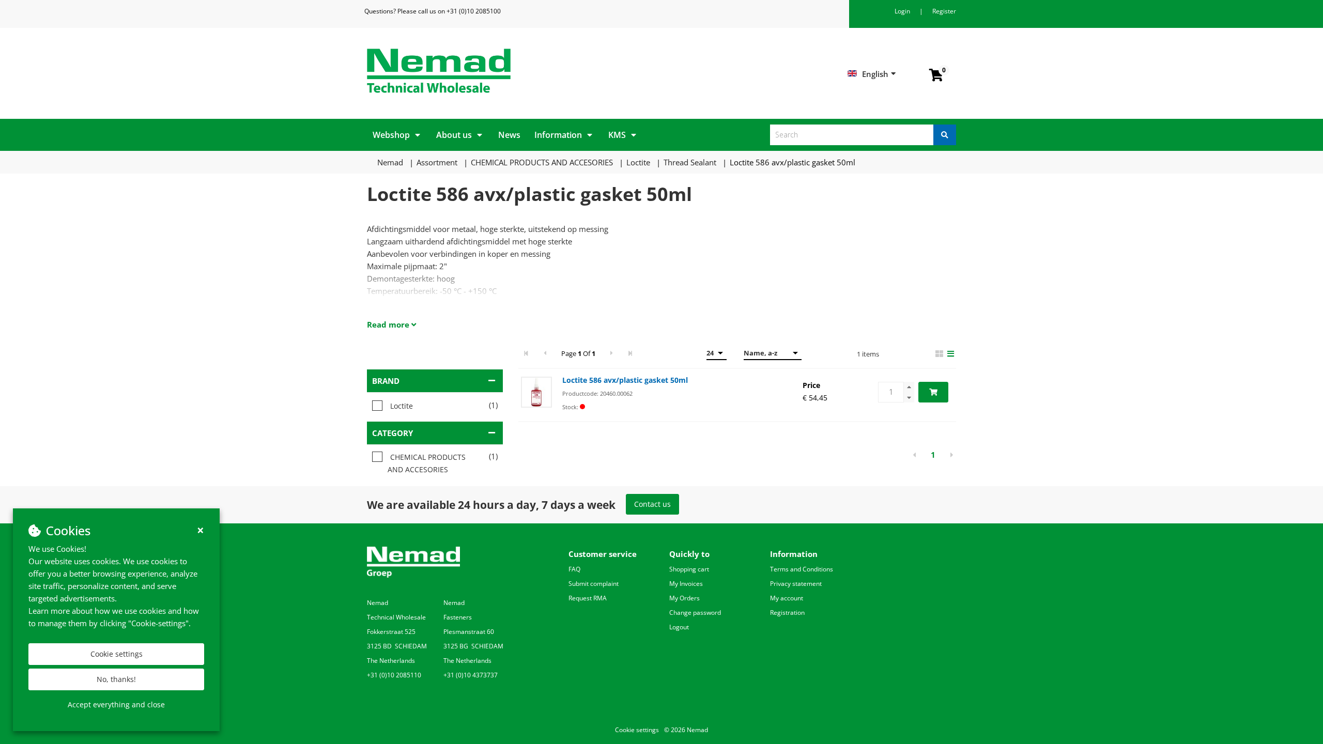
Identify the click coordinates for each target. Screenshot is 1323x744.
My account (786, 598)
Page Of (578, 353)
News (509, 135)
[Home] (510, 71)
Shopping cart (689, 569)
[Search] (944, 135)
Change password (695, 612)
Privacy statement (796, 583)
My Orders (684, 598)
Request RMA (587, 598)
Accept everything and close (116, 704)
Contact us (652, 504)
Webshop (391, 135)
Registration (787, 612)
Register (944, 11)
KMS (617, 135)
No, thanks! (116, 679)
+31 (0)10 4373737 (470, 675)
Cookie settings (116, 654)
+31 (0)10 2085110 (394, 675)
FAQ (574, 569)
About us (454, 135)
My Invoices (686, 583)
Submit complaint (593, 583)
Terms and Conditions (801, 569)
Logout (679, 627)
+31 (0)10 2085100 (474, 11)
